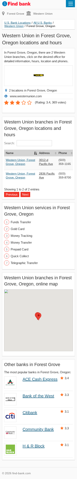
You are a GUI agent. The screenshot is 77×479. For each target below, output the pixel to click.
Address (44, 153)
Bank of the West (38, 396)
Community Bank (38, 429)
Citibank (30, 412)
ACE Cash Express (40, 379)
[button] (38, 316)
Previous (12, 194)
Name (10, 153)
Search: (9, 143)
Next (25, 194)
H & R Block (34, 446)
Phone (63, 153)
